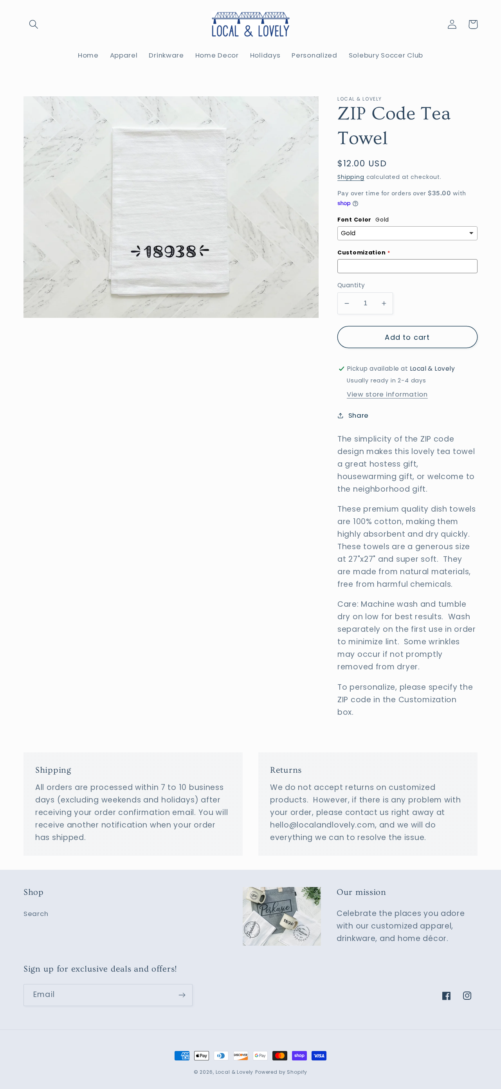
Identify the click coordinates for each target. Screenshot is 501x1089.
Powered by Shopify (281, 1072)
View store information (387, 394)
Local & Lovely (235, 1072)
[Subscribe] (181, 995)
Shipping (350, 177)
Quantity (351, 285)
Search (35, 913)
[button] (33, 24)
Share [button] (358, 415)
